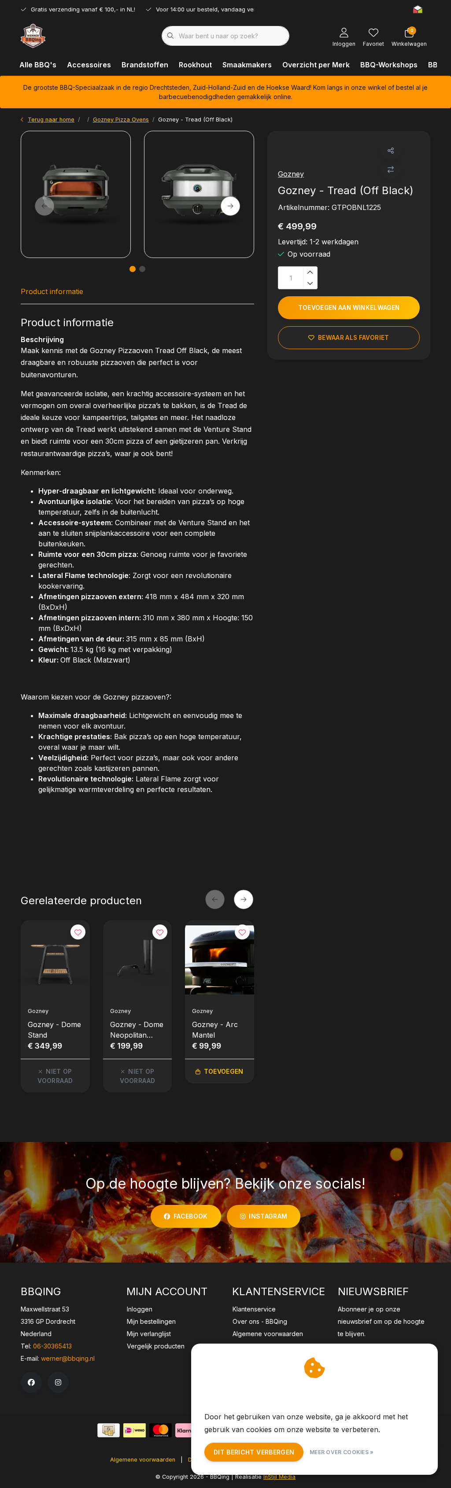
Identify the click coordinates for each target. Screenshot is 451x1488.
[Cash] (108, 1430)
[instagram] (58, 1382)
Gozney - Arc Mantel (215, 1029)
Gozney (291, 173)
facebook (191, 1216)
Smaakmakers (247, 64)
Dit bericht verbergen (254, 1452)
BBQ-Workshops (389, 64)
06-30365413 (52, 1346)
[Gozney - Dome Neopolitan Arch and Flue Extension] (137, 960)
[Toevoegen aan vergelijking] (390, 169)
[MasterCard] (160, 1430)
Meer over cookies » (342, 1452)
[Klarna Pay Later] (186, 1430)
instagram (268, 1216)
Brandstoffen (145, 64)
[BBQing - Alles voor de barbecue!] (33, 35)
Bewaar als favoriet (353, 337)
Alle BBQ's (37, 64)
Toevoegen (224, 1071)
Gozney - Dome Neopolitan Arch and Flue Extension (136, 1030)
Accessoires (89, 64)
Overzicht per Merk (316, 64)
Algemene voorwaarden (142, 1459)
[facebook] (31, 1382)
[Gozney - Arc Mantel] (219, 960)
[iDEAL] (134, 1430)
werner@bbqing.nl (68, 1358)
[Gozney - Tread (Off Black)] (76, 194)
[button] (390, 150)
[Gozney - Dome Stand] (55, 960)
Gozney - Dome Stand (54, 1029)
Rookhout (195, 64)
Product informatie (52, 291)
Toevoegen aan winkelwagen (349, 307)
